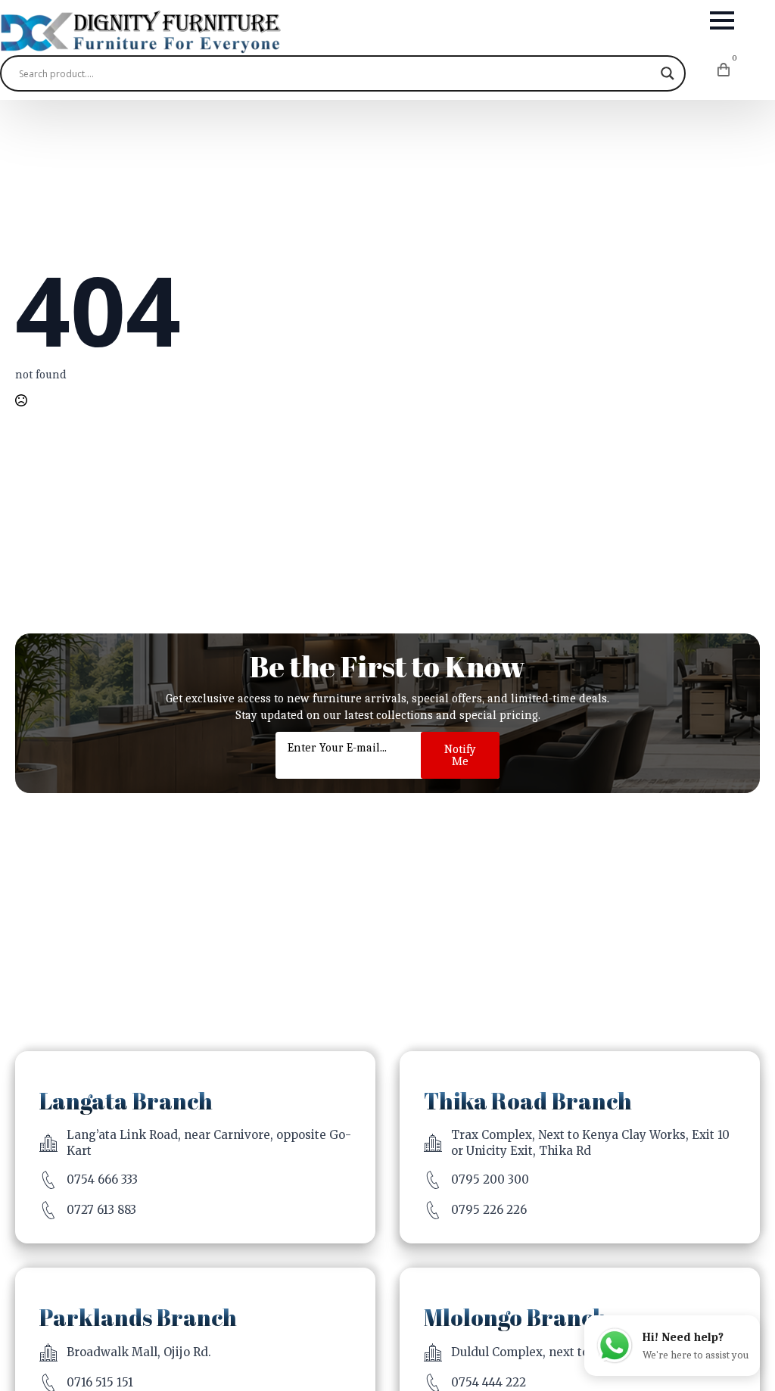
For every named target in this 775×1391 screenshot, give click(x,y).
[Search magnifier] (667, 73)
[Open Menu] (722, 20)
